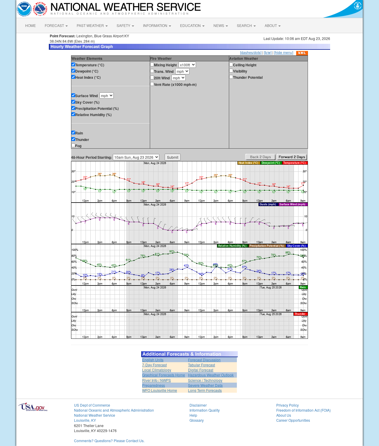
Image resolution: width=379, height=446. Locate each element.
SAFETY (124, 25)
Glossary (197, 420)
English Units (152, 359)
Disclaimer (198, 405)
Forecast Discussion (204, 359)
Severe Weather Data (205, 385)
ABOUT (271, 25)
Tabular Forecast (201, 364)
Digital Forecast (200, 369)
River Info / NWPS (156, 380)
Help (193, 415)
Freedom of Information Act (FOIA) (303, 410)
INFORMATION (155, 25)
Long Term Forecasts (205, 390)
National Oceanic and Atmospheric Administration (114, 410)
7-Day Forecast (154, 364)
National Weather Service (94, 415)
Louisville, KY (85, 420)
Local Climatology (156, 369)
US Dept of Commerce (92, 405)
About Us (283, 415)
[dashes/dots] (250, 52)
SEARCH (245, 25)
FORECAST (55, 25)
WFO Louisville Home (159, 390)
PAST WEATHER (91, 25)
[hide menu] (283, 52)
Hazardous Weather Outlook (211, 374)
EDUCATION (191, 25)
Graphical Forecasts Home (163, 374)
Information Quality (205, 410)
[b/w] (268, 52)
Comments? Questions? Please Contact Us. (109, 440)
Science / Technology (205, 380)
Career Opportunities (293, 420)
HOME (30, 25)
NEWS (219, 25)
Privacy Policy (287, 405)
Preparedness (153, 385)
